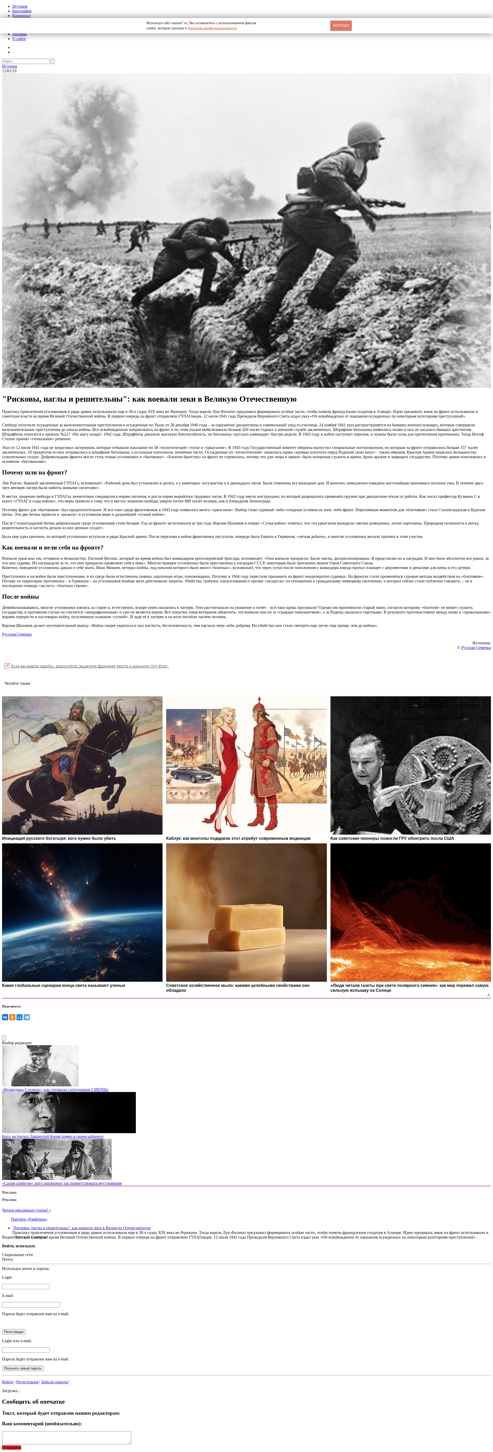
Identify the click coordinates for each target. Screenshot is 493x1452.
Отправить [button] (11, 1447)
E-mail (7, 1295)
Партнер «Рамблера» (29, 1219)
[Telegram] (27, 1017)
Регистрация (27, 1382)
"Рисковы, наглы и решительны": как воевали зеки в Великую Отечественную (81, 1228)
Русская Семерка (17, 634)
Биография (21, 11)
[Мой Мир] (19, 1017)
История (19, 6)
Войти (7, 1382)
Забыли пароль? (55, 1382)
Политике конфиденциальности (212, 28)
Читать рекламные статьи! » (26, 1210)
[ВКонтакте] (5, 1017)
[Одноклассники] (12, 1017)
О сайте (19, 39)
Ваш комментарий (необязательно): (42, 1423)
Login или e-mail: (17, 1341)
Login (7, 1277)
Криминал (21, 15)
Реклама (19, 34)
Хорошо (341, 25)
